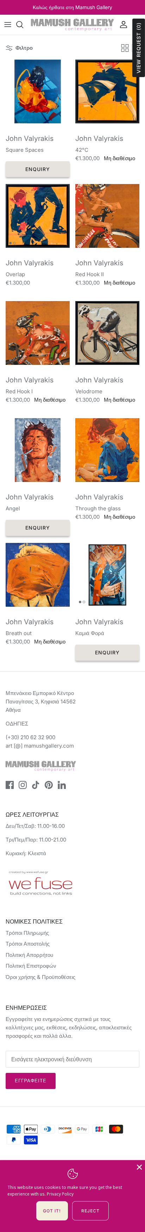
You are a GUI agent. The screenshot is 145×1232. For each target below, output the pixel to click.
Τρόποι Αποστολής (28, 943)
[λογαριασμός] (122, 24)
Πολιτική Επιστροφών (31, 965)
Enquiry (37, 169)
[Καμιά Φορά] (107, 575)
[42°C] (107, 91)
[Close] (138, 1166)
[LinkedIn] (62, 785)
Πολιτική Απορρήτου (29, 955)
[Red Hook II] (107, 216)
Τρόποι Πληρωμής (27, 933)
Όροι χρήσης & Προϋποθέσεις (40, 977)
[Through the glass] (107, 450)
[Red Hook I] (38, 333)
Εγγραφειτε (30, 1080)
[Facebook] (10, 785)
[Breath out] (38, 575)
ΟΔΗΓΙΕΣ (17, 723)
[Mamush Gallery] (72, 24)
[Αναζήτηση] (23, 24)
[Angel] (38, 450)
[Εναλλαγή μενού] (7, 24)
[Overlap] (38, 216)
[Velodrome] (107, 333)
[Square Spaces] (38, 91)
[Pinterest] (49, 785)
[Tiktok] (36, 785)
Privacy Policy (60, 1194)
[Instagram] (23, 785)
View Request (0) (138, 47)
